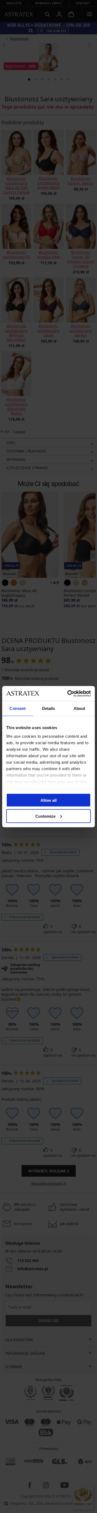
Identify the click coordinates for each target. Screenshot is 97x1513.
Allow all (48, 800)
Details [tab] (48, 708)
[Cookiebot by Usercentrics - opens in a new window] (68, 693)
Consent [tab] (17, 708)
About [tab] (79, 708)
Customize (45, 816)
